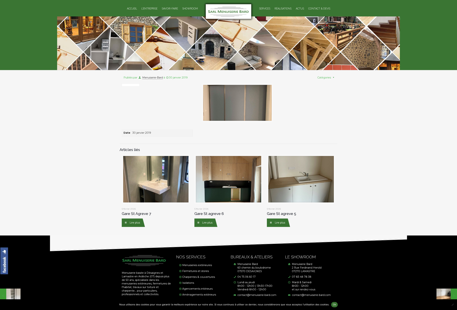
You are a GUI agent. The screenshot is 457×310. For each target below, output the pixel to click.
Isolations (188, 282)
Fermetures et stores (195, 271)
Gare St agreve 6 (209, 213)
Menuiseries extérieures (197, 265)
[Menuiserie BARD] (228, 11)
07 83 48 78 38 (301, 276)
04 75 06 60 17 (246, 276)
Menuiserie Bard (254, 267)
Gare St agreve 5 (281, 213)
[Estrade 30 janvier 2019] (446, 296)
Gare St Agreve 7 (136, 213)
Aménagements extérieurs (199, 294)
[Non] (452, 304)
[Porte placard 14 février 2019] (10, 296)
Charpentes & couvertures (198, 277)
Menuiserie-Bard (152, 77)
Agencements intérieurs (197, 288)
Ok (334, 304)
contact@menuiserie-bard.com (256, 295)
